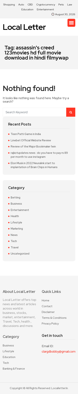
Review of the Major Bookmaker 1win (33, 146)
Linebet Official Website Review (31, 140)
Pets (61, 4)
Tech (14, 241)
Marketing (17, 228)
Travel (15, 247)
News (14, 235)
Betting (15, 197)
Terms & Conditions (54, 318)
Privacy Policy (50, 323)
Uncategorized (20, 253)
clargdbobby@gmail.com (58, 351)
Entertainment (45, 9)
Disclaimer (48, 312)
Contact (47, 306)
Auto (21, 4)
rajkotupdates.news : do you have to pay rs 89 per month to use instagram (39, 155)
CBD (30, 4)
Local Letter (24, 27)
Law (69, 4)
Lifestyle (16, 222)
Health (15, 216)
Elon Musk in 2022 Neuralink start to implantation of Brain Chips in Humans (34, 165)
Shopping (9, 4)
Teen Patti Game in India (26, 134)
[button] (71, 23)
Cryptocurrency (45, 4)
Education (27, 9)
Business (16, 204)
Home (45, 300)
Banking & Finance (14, 368)
